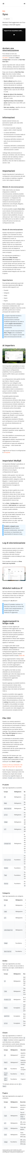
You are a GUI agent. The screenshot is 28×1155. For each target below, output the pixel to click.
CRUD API (21, 655)
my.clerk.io (5, 57)
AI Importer (7, 452)
